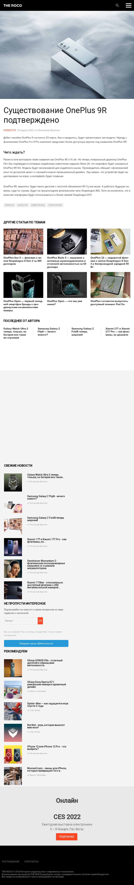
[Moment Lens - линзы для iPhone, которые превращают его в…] (13, 776)
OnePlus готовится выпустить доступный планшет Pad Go (109, 303)
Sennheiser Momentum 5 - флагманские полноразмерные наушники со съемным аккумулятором (46, 564)
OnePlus (9, 205)
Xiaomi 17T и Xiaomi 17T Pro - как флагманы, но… (46, 540)
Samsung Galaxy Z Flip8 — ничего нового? (49, 331)
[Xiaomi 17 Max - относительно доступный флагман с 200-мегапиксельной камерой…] (13, 590)
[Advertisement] (67, 351)
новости (23, 205)
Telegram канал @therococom (36, 643)
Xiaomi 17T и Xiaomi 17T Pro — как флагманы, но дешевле (118, 331)
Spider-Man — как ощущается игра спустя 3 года (47, 704)
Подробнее (66, 836)
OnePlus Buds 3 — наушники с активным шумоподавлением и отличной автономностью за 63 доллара (66, 262)
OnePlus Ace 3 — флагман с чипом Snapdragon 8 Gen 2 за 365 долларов (22, 260)
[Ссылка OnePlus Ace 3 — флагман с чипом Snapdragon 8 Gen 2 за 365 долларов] (23, 242)
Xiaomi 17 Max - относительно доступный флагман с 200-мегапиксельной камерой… (45, 585)
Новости (9, 130)
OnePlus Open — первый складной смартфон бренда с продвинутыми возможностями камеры (23, 306)
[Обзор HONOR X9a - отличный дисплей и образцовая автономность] (13, 668)
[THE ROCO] (12, 5)
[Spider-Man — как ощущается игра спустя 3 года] (13, 711)
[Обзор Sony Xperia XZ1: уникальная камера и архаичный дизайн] (13, 690)
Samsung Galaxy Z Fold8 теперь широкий (83, 331)
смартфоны (38, 205)
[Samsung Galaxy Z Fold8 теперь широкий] (13, 526)
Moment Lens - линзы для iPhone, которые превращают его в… (46, 769)
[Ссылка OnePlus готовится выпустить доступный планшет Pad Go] (110, 285)
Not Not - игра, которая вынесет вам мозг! (46, 726)
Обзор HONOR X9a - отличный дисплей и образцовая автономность (44, 663)
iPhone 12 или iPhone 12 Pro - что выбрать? (46, 747)
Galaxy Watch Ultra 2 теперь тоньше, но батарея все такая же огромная (15, 333)
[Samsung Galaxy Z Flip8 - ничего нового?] (13, 504)
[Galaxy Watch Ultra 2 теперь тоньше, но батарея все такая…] (13, 482)
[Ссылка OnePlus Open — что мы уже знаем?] (67, 285)
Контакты (32, 861)
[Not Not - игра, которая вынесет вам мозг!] (13, 733)
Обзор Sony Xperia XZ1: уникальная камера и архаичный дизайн (46, 684)
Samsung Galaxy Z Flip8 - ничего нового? (46, 497)
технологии (55, 205)
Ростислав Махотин (49, 130)
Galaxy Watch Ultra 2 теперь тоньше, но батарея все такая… (45, 476)
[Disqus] (67, 417)
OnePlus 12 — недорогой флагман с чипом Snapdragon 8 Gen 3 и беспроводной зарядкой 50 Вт (110, 262)
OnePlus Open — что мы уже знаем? (64, 303)
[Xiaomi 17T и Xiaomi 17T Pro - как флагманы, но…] (13, 547)
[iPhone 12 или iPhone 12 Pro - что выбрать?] (13, 754)
